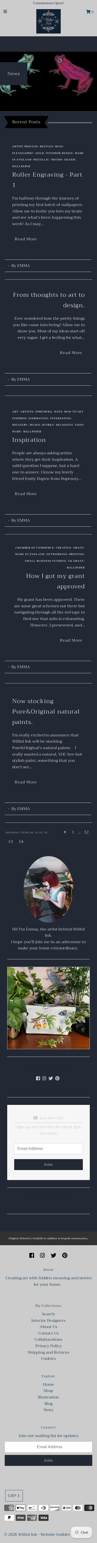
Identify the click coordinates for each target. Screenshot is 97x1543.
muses (35, 425)
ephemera (43, 412)
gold (40, 153)
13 (10, 841)
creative (63, 548)
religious (64, 425)
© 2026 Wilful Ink (20, 1534)
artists (26, 412)
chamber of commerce (34, 548)
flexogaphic (23, 153)
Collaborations (48, 1339)
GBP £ (14, 1495)
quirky (48, 425)
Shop (48, 1390)
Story (48, 1409)
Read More (26, 239)
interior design (59, 153)
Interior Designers (48, 1320)
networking (56, 554)
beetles (46, 146)
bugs (59, 146)
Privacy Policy (48, 1345)
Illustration (48, 1397)
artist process (25, 146)
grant (78, 548)
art (15, 412)
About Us (48, 1326)
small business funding (45, 561)
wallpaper (21, 166)
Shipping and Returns (48, 1352)
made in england (29, 554)
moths (56, 159)
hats (58, 412)
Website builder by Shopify (65, 1534)
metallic (41, 159)
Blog (48, 1403)
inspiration (38, 418)
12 (86, 832)
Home (48, 1384)
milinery (20, 425)
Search (48, 1314)
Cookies (48, 1358)
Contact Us (48, 1333)
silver (69, 159)
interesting (60, 418)
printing (76, 554)
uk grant (76, 561)
